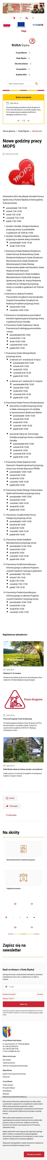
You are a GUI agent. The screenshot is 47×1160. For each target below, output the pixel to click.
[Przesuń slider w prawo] (31, 904)
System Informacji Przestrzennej (14, 1074)
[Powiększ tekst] (33, 18)
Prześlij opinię (11, 815)
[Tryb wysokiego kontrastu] (14, 18)
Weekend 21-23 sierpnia (23, 661)
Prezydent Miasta (9, 1088)
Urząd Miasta (21, 53)
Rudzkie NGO (21, 75)
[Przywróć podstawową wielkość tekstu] (26, 18)
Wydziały (6, 1094)
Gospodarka (21, 69)
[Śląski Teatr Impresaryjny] (34, 917)
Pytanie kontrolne (9, 994)
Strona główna (9, 131)
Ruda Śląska (21, 58)
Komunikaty (7, 1060)
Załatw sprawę (8, 1085)
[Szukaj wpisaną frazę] (37, 83)
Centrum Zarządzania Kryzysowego (15, 1066)
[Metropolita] (6, 917)
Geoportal (6, 1077)
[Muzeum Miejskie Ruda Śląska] (20, 917)
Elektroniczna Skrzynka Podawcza (15, 1097)
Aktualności (37, 131)
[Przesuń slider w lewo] (15, 904)
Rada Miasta (7, 1091)
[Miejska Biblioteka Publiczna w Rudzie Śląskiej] (27, 917)
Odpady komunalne (23, 882)
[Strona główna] (23, 42)
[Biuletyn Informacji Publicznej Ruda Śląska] (23, 31)
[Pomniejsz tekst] (20, 18)
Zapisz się (23, 1004)
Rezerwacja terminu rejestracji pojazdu (23, 853)
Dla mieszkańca (21, 64)
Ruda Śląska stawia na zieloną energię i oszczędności (23, 757)
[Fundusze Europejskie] (21, 25)
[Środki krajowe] (6, 25)
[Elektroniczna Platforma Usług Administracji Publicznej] (38, 25)
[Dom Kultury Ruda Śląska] (41, 917)
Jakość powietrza (9, 1063)
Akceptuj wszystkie (34, 1154)
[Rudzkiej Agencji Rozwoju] (13, 917)
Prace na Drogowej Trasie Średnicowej (23, 111)
